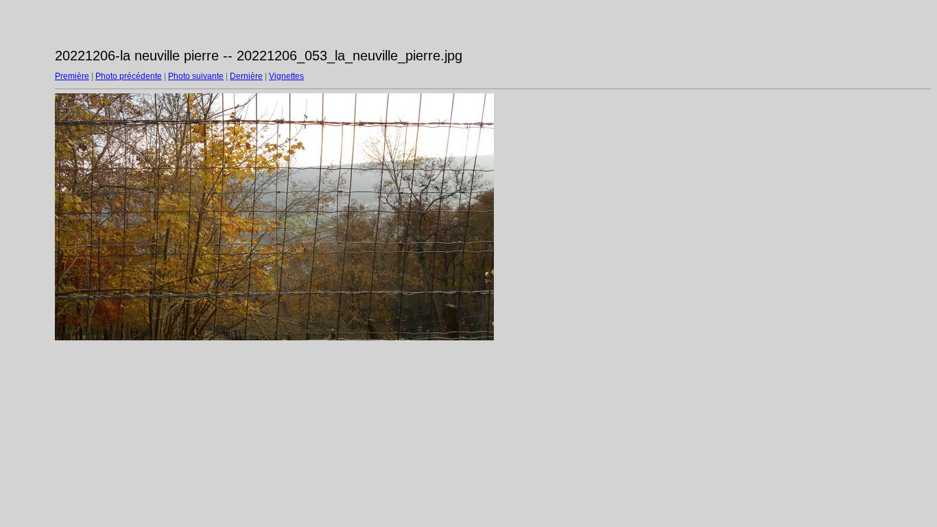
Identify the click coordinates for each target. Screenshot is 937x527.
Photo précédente (128, 76)
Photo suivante (196, 76)
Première (72, 76)
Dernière (246, 76)
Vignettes (286, 76)
